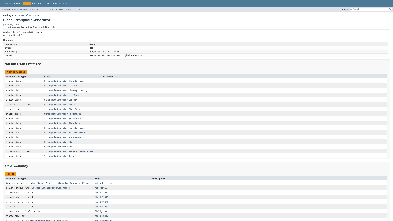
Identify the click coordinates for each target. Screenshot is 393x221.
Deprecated (51, 3)
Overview (6, 3)
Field (23, 9)
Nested (14, 9)
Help (68, 3)
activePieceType (104, 183)
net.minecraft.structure (26, 15)
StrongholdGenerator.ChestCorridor (64, 81)
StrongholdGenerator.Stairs (60, 142)
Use (34, 3)
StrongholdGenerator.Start (59, 146)
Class (40, 183)
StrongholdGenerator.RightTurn (62, 123)
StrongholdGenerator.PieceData (62, 109)
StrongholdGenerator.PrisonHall (62, 118)
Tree (40, 3)
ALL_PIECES (101, 188)
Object (16, 35)
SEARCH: (345, 9)
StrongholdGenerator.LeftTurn (61, 95)
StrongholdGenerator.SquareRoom (62, 137)
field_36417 (101, 216)
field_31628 (101, 211)
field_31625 (101, 197)
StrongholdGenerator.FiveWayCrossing (65, 90)
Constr (31, 9)
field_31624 (101, 192)
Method (41, 9)
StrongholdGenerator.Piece (59, 104)
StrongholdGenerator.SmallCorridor (64, 128)
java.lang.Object (12, 24)
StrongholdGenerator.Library (60, 100)
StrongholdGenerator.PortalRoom (62, 114)
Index (61, 3)
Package (17, 3)
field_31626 (101, 202)
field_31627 (101, 206)
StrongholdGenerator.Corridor (61, 85)
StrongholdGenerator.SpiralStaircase (65, 132)
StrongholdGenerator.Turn (59, 156)
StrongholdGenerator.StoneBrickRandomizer (68, 151)
